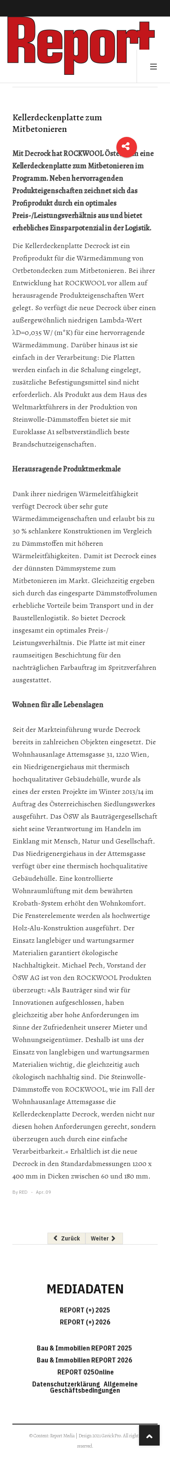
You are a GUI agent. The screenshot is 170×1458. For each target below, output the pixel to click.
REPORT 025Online (85, 1372)
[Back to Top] (149, 1435)
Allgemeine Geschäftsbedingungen (94, 1387)
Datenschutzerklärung (67, 1384)
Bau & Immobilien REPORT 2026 (84, 1360)
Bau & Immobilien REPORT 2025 (84, 1348)
